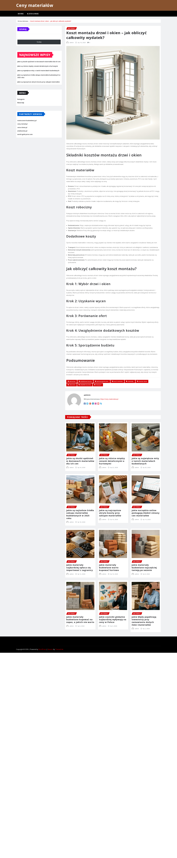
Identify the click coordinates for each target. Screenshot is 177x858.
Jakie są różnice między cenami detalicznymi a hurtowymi (37, 66)
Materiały (20, 103)
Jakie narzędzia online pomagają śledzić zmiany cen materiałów (145, 513)
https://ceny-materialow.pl (109, 399)
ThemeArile (59, 649)
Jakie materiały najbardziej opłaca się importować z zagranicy (79, 567)
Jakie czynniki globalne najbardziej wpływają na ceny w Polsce (112, 619)
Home (21, 14)
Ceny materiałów (34, 5)
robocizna (72, 385)
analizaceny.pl (22, 131)
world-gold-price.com (25, 134)
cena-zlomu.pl (22, 127)
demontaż (72, 381)
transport (98, 385)
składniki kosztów (85, 385)
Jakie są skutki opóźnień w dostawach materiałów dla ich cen (38, 62)
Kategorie (33, 14)
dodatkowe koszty (86, 381)
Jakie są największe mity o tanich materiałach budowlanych (38, 71)
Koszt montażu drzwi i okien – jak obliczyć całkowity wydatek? (50, 21)
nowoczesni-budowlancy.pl (27, 120)
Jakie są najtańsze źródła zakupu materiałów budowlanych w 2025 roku (80, 514)
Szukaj (22, 29)
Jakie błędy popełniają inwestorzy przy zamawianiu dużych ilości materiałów (144, 620)
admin (72, 42)
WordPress (42, 649)
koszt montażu (118, 381)
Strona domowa (23, 21)
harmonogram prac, (103, 381)
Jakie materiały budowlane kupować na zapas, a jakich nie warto (80, 619)
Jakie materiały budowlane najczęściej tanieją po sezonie (144, 567)
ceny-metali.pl (22, 124)
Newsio (50, 649)
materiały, (131, 381)
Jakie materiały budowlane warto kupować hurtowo (109, 567)
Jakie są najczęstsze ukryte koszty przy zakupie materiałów (38, 82)
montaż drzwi (143, 381)
